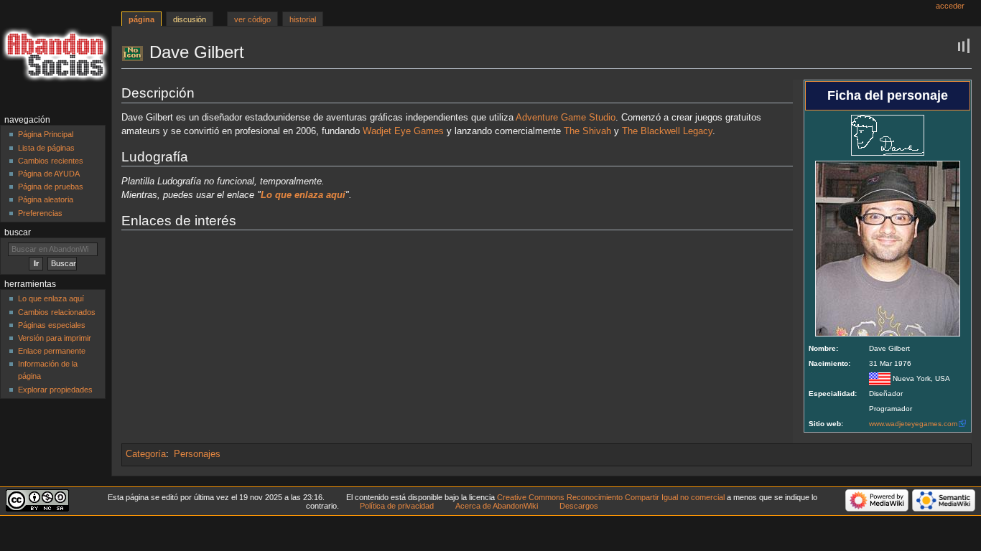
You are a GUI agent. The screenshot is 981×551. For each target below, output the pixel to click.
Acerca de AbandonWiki (496, 505)
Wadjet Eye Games (403, 131)
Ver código (252, 19)
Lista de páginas (46, 147)
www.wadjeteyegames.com (913, 424)
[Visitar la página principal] (55, 55)
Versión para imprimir (54, 338)
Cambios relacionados (57, 312)
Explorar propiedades (55, 389)
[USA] (880, 378)
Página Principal (45, 134)
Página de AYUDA (49, 173)
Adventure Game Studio (565, 118)
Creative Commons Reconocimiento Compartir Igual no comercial (611, 497)
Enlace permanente (51, 351)
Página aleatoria (45, 199)
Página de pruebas (50, 186)
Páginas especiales (51, 325)
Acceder (950, 5)
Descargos (578, 505)
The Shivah (587, 131)
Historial (302, 19)
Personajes (197, 454)
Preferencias (40, 213)
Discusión (189, 19)
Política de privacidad (397, 505)
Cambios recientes (50, 160)
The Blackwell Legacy (667, 131)
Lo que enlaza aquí (51, 298)
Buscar (17, 232)
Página (141, 19)
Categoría (146, 454)
